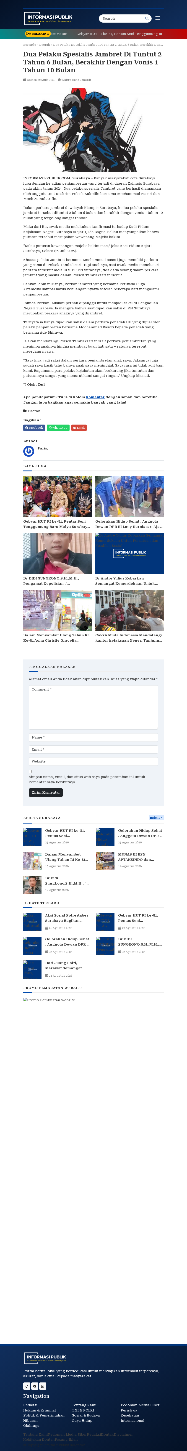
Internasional (132, 1421)
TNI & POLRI (83, 1410)
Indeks (155, 817)
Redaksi (30, 1405)
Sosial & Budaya (86, 1415)
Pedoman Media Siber (140, 1405)
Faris (42, 448)
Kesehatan (130, 1415)
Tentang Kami (84, 1405)
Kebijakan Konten (39, 1440)
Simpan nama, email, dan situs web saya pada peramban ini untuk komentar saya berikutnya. (87, 779)
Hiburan (30, 1421)
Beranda (29, 44)
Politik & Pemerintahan (44, 1415)
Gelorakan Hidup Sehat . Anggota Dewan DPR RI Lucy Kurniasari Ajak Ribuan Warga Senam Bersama (128, 526)
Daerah (44, 44)
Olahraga (31, 1426)
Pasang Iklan (66, 1440)
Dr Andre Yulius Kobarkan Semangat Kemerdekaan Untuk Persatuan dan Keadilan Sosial (125, 583)
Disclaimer (123, 1434)
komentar (95, 397)
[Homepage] (48, 18)
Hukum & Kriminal (39, 1410)
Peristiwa (129, 1410)
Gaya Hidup (82, 1421)
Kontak (107, 1434)
